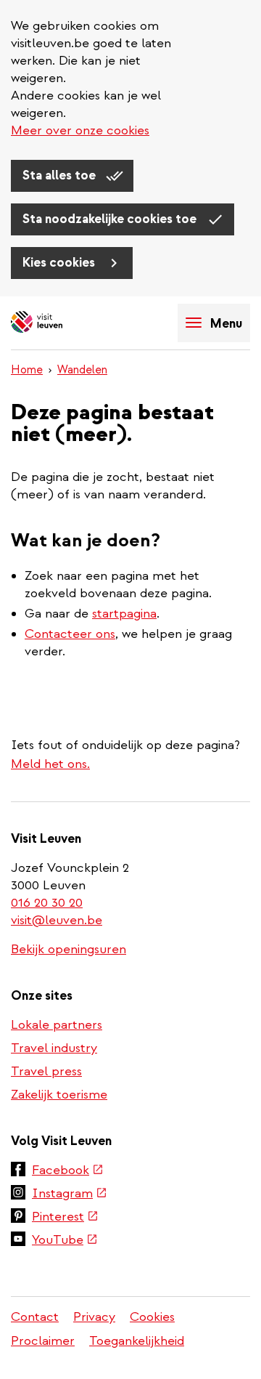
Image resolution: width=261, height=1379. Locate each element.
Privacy (94, 1317)
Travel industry (54, 1048)
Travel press (46, 1071)
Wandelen (82, 370)
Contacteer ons (70, 634)
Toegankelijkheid (136, 1341)
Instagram (69, 1194)
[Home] (62, 323)
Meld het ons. (50, 764)
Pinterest (65, 1217)
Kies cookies (60, 262)
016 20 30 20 (47, 902)
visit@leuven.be (56, 920)
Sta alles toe (60, 175)
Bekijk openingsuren (68, 949)
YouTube (65, 1241)
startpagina (124, 613)
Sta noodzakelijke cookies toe (110, 219)
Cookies (152, 1317)
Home (27, 370)
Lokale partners (56, 1024)
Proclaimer (43, 1341)
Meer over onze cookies (80, 130)
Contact (35, 1317)
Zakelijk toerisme (59, 1094)
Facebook (68, 1171)
